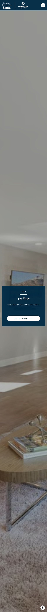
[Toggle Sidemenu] (43, 5)
